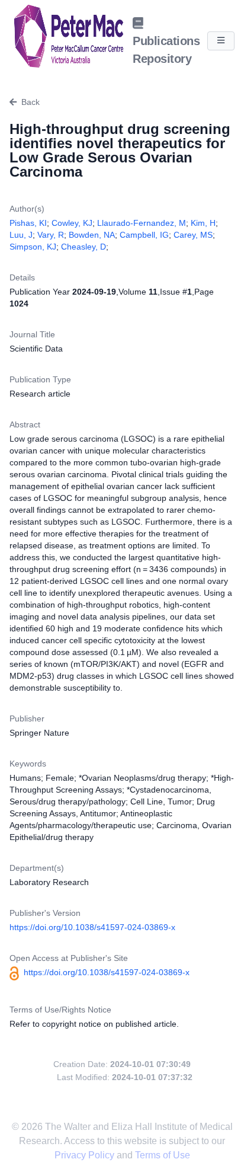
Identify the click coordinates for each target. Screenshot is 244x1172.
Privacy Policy (85, 1155)
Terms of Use (162, 1155)
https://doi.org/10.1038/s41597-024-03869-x (92, 927)
